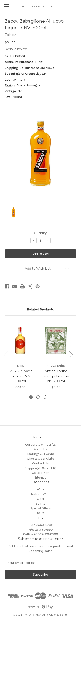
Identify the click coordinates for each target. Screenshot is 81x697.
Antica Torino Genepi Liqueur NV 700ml (56, 376)
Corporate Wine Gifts (40, 444)
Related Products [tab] (40, 309)
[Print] (22, 286)
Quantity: (40, 233)
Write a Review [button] (16, 49)
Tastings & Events (40, 454)
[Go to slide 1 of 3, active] (31, 397)
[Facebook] (7, 286)
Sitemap (40, 477)
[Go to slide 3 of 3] (45, 397)
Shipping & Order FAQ (40, 468)
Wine (40, 489)
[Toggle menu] (6, 6)
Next (70, 354)
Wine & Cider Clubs (41, 459)
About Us (40, 449)
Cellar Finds (40, 473)
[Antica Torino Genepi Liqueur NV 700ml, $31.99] (56, 340)
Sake (40, 513)
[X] (30, 286)
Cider (40, 499)
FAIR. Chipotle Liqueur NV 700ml (20, 376)
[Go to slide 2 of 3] (38, 397)
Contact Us (40, 463)
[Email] (14, 286)
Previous (5, 354)
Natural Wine (40, 494)
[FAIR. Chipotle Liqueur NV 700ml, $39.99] (20, 340)
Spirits (40, 503)
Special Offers (40, 508)
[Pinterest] (37, 286)
